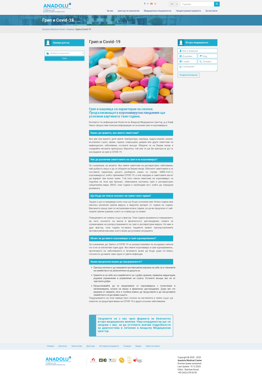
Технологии (76, 346)
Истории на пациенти (109, 346)
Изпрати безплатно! (189, 75)
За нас (110, 11)
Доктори (90, 346)
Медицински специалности (157, 11)
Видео (138, 346)
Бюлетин (63, 346)
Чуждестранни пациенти (188, 11)
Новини (50, 346)
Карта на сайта (153, 346)
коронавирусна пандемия (139, 113)
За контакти (211, 11)
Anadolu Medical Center (53, 29)
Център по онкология (128, 11)
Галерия (127, 346)
